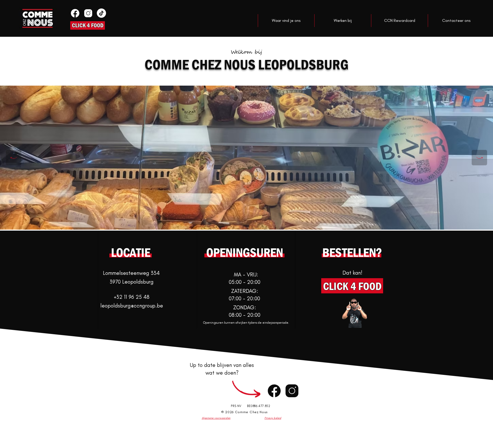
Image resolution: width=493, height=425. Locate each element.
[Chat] (274, 390)
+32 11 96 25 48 (131, 297)
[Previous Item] (13, 157)
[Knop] (74, 13)
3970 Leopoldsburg (132, 281)
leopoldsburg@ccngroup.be (131, 305)
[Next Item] (479, 157)
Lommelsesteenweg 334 (131, 273)
